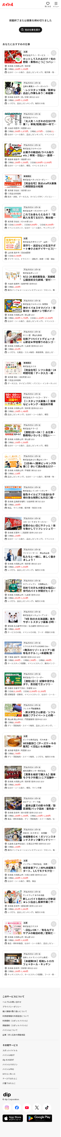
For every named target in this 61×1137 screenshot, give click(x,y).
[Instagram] (7, 1107)
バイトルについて (10, 1030)
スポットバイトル (10, 1050)
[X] (37, 1107)
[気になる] (53, 53)
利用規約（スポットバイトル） (16, 1020)
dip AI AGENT (8, 1059)
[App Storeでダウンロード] (13, 1118)
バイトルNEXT (9, 1055)
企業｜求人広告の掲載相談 (14, 1034)
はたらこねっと (9, 1073)
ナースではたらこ (10, 1078)
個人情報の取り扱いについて (15, 1011)
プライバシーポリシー (12, 1006)
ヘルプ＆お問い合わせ (12, 1002)
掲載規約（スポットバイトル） (16, 1025)
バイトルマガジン (10, 1064)
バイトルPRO (8, 1069)
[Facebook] (17, 1107)
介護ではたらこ (9, 1083)
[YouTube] (27, 1107)
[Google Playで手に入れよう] (39, 1118)
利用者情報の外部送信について (16, 1016)
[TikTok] (47, 1107)
